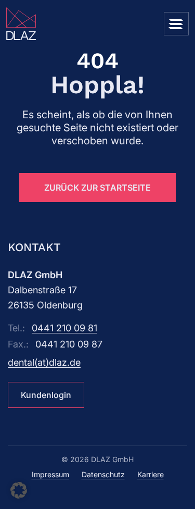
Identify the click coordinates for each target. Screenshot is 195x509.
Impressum (50, 474)
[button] (18, 490)
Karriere (150, 474)
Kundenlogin (46, 395)
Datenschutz (103, 474)
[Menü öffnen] (176, 23)
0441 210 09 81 (64, 327)
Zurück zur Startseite (97, 187)
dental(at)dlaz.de (44, 362)
